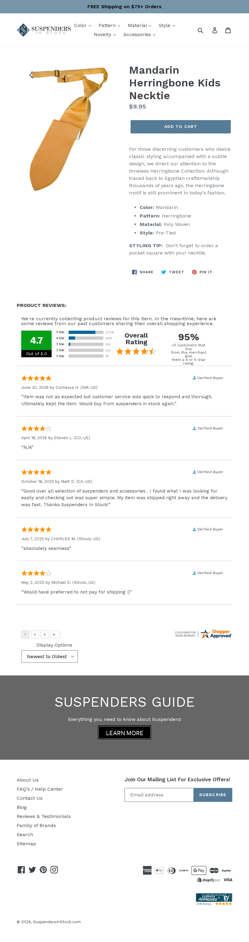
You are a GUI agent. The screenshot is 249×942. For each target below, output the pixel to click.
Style (165, 25)
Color (81, 25)
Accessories (137, 34)
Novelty (103, 34)
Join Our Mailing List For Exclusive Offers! (177, 779)
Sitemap (26, 843)
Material (138, 25)
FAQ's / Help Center (40, 789)
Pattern (108, 25)
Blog (22, 807)
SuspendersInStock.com (57, 922)
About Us (28, 780)
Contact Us (30, 798)
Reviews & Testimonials (44, 816)
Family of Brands (36, 825)
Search (25, 834)
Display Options (54, 645)
